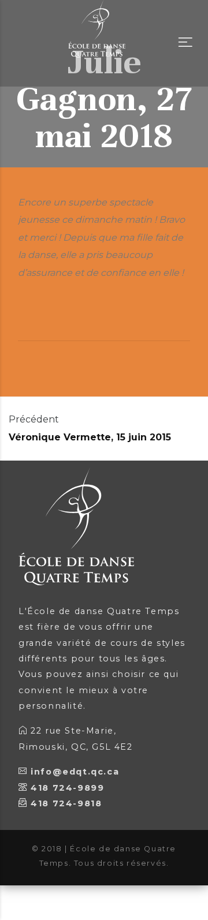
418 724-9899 (67, 788)
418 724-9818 (66, 803)
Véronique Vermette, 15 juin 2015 (90, 437)
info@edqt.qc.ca (75, 771)
